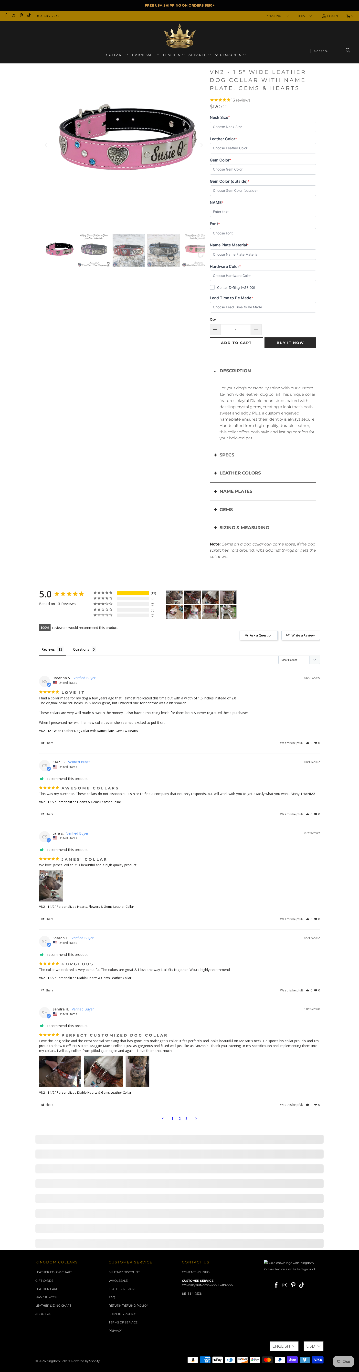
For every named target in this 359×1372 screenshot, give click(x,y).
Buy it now (290, 343)
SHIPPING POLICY (122, 1314)
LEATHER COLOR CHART (53, 1272)
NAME (217, 202)
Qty (213, 319)
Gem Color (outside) (229, 181)
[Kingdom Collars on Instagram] (13, 16)
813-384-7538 (192, 1293)
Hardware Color (225, 266)
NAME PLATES (236, 491)
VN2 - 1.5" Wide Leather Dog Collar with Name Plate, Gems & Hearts (88, 730)
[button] (117, 55)
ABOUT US (43, 1314)
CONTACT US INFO (196, 1272)
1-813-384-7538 (47, 16)
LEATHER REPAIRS (122, 1289)
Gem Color (220, 160)
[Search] (348, 51)
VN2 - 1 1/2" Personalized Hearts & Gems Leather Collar (80, 802)
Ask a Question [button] (261, 635)
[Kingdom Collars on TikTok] (29, 16)
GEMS (226, 509)
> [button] (196, 1118)
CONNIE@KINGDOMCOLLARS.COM (207, 1285)
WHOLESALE (118, 1280)
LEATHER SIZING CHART (53, 1305)
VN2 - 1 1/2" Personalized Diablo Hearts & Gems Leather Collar (85, 978)
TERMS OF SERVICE (123, 1322)
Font (217, 223)
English (274, 16)
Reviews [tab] (48, 649)
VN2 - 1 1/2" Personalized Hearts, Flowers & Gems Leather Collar (86, 906)
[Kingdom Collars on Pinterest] (21, 16)
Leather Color (223, 138)
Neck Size (220, 117)
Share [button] (49, 743)
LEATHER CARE (46, 1289)
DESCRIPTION (235, 370)
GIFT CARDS (44, 1280)
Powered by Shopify (85, 1361)
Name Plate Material (229, 245)
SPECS (227, 455)
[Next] (201, 145)
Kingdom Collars (58, 1361)
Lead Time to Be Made (231, 298)
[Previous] (46, 145)
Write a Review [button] (303, 635)
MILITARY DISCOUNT (124, 1272)
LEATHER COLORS (240, 473)
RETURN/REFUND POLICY (128, 1305)
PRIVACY (115, 1330)
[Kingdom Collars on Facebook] (6, 16)
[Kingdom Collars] (180, 36)
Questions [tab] (81, 649)
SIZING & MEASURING (244, 527)
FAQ (112, 1297)
